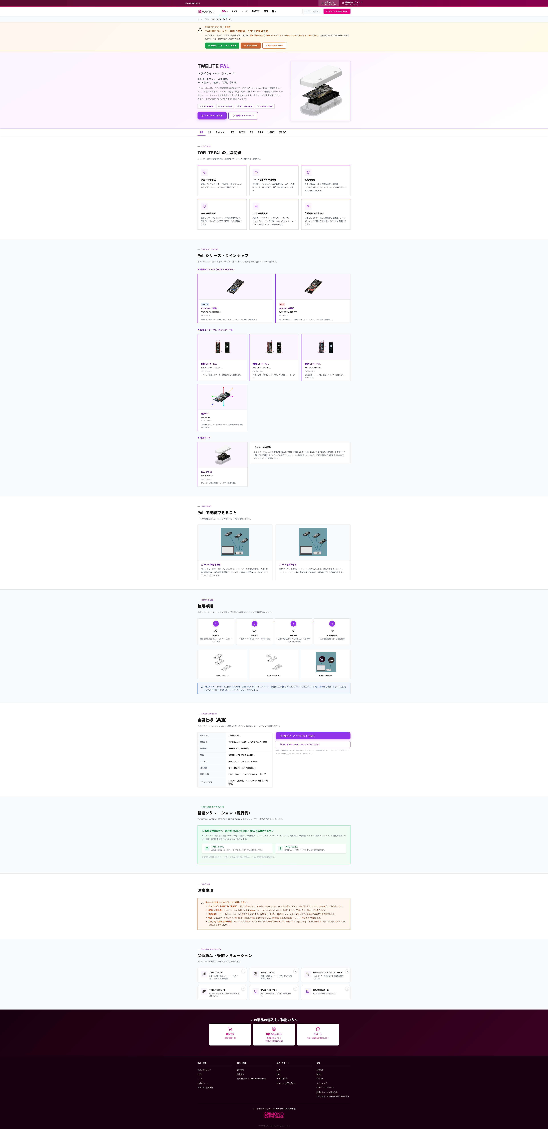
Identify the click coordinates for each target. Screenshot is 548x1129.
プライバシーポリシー (325, 1087)
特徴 (209, 132)
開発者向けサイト (251, 1078)
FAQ (278, 1074)
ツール (244, 11)
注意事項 (271, 132)
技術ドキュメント (274, 1037)
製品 (224, 11)
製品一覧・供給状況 (205, 1087)
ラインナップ (221, 132)
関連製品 (282, 132)
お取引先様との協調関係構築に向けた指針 (333, 1096)
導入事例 (240, 1074)
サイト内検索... (314, 11)
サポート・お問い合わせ (338, 11)
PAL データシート (299, 744)
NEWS (319, 1074)
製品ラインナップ (204, 1069)
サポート (318, 1036)
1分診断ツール (203, 1083)
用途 (232, 132)
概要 (201, 132)
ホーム (200, 19)
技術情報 (255, 11)
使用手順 (242, 132)
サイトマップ (322, 1083)
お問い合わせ (252, 45)
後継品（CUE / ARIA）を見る (223, 45)
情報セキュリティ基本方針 (327, 1092)
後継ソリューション (245, 115)
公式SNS (320, 1078)
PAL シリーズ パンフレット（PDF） (299, 735)
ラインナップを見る (214, 115)
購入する (229, 1036)
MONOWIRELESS (192, 3)
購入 (274, 11)
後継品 (260, 132)
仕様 (251, 132)
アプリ (234, 11)
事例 (266, 11)
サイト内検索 (282, 1078)
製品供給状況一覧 (275, 45)
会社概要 (320, 1069)
